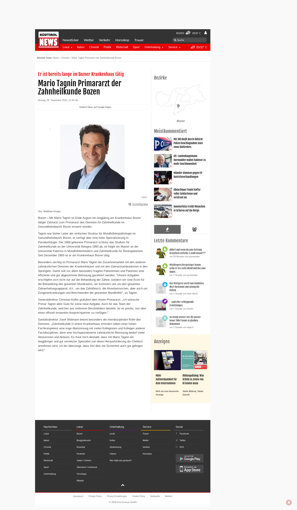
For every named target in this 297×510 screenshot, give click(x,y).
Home (56, 58)
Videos (113, 454)
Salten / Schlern (84, 460)
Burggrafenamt (84, 440)
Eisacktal (81, 447)
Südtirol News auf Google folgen (95, 107)
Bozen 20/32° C (188, 33)
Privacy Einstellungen (117, 496)
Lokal (66, 47)
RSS (182, 447)
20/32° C (201, 47)
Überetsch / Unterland (87, 467)
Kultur (112, 440)
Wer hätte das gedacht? (121, 460)
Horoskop (122, 40)
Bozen (80, 434)
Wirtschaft (122, 47)
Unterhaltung (152, 47)
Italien (80, 47)
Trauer (139, 40)
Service (173, 47)
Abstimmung (115, 447)
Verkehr (104, 40)
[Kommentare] (167, 229)
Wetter (89, 40)
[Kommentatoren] (194, 229)
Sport (136, 47)
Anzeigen (162, 341)
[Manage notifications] (289, 502)
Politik (107, 47)
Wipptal (80, 480)
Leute (112, 434)
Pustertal (81, 454)
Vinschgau (82, 474)
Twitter (183, 440)
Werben (168, 496)
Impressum (78, 496)
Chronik (94, 47)
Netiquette (155, 496)
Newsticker (71, 40)
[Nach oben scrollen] (122, 485)
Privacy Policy (95, 496)
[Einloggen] (205, 33)
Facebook (184, 434)
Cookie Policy (138, 496)
